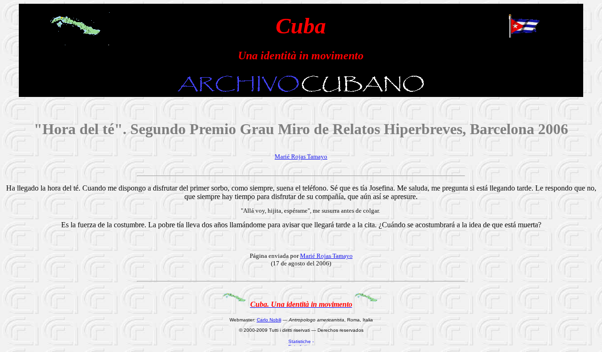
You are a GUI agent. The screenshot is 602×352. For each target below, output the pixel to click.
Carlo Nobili (269, 319)
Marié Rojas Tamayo (301, 156)
